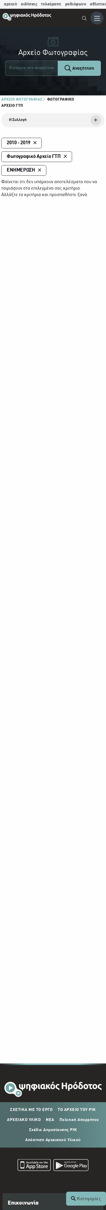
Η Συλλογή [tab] (18, 120)
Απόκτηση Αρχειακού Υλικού (53, 1140)
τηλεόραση (51, 4)
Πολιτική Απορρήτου (79, 1120)
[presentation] (53, 120)
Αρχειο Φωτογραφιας (21, 99)
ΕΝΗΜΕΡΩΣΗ (21, 170)
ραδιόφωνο (75, 4)
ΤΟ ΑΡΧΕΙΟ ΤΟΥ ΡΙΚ (77, 1110)
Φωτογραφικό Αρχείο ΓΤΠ (34, 156)
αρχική (10, 4)
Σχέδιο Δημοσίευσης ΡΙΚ (53, 1130)
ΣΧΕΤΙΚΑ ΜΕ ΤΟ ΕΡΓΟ (31, 1110)
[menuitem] (84, 19)
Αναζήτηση (82, 68)
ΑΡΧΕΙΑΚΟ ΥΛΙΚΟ (24, 1120)
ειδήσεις (29, 4)
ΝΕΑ (50, 1120)
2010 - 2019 (18, 143)
